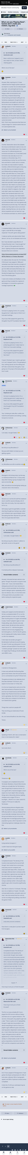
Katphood (8, 305)
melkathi (8, 46)
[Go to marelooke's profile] (2, 758)
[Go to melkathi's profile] (2, 47)
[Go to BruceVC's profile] (2, 224)
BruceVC (7, 223)
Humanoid (8, 909)
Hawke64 (8, 77)
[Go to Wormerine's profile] (2, 34)
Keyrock (7, 139)
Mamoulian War (9, 938)
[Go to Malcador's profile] (2, 494)
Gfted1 (7, 730)
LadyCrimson (9, 607)
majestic (7, 470)
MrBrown (8, 523)
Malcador (8, 493)
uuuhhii (7, 838)
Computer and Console (14, 35)
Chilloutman (8, 427)
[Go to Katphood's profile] (2, 306)
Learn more (3, 2)
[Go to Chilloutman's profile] (2, 428)
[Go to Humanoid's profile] (2, 910)
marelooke (7, 55)
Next (22, 42)
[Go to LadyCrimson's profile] (2, 607)
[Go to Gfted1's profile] (2, 730)
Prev (6, 42)
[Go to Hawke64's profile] (2, 78)
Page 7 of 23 (13, 42)
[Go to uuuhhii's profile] (2, 838)
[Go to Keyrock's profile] (2, 140)
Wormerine (7, 33)
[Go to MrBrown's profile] (2, 524)
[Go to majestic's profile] (2, 471)
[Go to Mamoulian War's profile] (2, 939)
